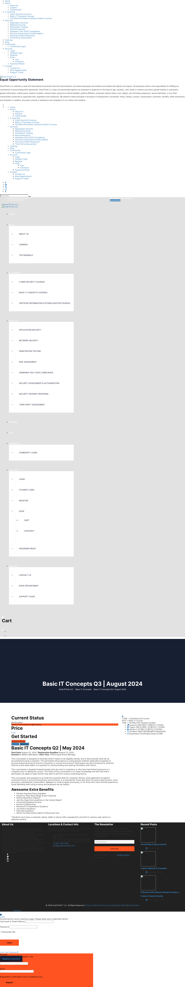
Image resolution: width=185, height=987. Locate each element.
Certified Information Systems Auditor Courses (31, 18)
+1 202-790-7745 (61, 843)
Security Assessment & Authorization (26, 33)
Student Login (16, 53)
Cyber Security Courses (20, 14)
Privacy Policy (92, 905)
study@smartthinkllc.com (17, 198)
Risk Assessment (17, 29)
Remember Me (8, 932)
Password (4, 927)
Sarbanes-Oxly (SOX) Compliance (25, 31)
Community (10, 44)
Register (14, 55)
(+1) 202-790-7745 (15, 200)
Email (2, 969)
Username (4, 961)
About (7, 3)
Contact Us (15, 68)
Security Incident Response (22, 35)
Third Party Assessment (21, 38)
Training (8, 40)
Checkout (19, 61)
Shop (12, 57)
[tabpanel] (64, 782)
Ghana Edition (133, 905)
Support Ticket (16, 72)
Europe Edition (120, 905)
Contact (8, 66)
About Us (14, 5)
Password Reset (17, 64)
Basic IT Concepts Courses (22, 16)
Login (12, 51)
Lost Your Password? (9, 952)
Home (12, 107)
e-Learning (10, 12)
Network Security (18, 25)
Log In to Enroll (18, 741)
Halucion (17, 910)
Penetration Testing (19, 27)
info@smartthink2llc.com (64, 845)
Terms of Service (106, 905)
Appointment (115, 200)
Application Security (19, 23)
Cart (17, 59)
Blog (7, 42)
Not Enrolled (16, 722)
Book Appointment (18, 70)
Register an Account (11, 959)
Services (9, 20)
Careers (13, 7)
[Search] (30, 196)
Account (8, 48)
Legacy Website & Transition (154, 868)
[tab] (15, 744)
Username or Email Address (12, 921)
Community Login (18, 46)
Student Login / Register (122, 198)
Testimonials (15, 10)
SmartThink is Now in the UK (153, 844)
